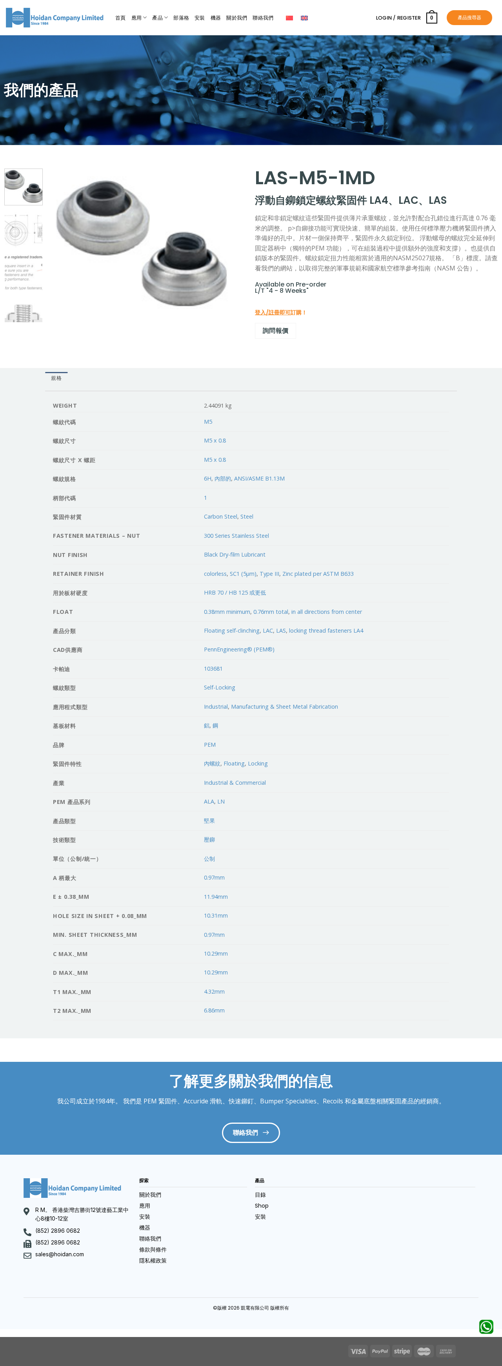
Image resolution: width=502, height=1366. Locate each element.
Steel (246, 516)
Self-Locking (219, 687)
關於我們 (236, 18)
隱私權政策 (153, 1260)
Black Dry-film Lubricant (235, 554)
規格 (56, 378)
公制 (209, 858)
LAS (281, 630)
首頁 (120, 18)
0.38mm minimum (227, 611)
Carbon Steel (220, 516)
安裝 (200, 18)
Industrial (216, 706)
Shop (262, 1206)
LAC (268, 630)
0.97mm (214, 877)
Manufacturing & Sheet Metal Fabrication (284, 706)
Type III (269, 573)
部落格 (181, 18)
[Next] (229, 241)
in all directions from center (326, 611)
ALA (209, 801)
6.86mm (214, 1010)
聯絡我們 (263, 18)
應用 (136, 18)
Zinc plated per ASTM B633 (318, 573)
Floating (234, 763)
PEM (210, 744)
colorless (215, 573)
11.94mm (216, 896)
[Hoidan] (55, 17)
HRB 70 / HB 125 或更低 (235, 592)
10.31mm (216, 915)
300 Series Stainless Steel (236, 535)
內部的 (223, 478)
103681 (213, 668)
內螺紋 (212, 763)
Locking (258, 763)
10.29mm (216, 953)
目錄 (260, 1195)
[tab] (56, 378)
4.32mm (214, 991)
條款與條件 (153, 1250)
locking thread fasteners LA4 (326, 630)
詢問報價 (276, 330)
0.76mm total (270, 611)
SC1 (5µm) (243, 573)
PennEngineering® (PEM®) (239, 649)
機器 (216, 18)
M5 (208, 421)
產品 (157, 18)
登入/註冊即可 (273, 312)
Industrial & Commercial (235, 782)
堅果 (209, 820)
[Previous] (62, 241)
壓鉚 (209, 839)
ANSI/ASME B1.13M (259, 478)
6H (207, 478)
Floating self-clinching (232, 630)
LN (221, 801)
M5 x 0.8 (215, 440)
